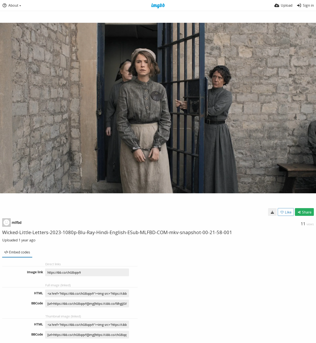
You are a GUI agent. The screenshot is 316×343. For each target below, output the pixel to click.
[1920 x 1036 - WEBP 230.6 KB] (272, 212)
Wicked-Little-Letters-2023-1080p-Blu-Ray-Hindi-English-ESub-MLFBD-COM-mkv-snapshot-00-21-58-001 (117, 232)
